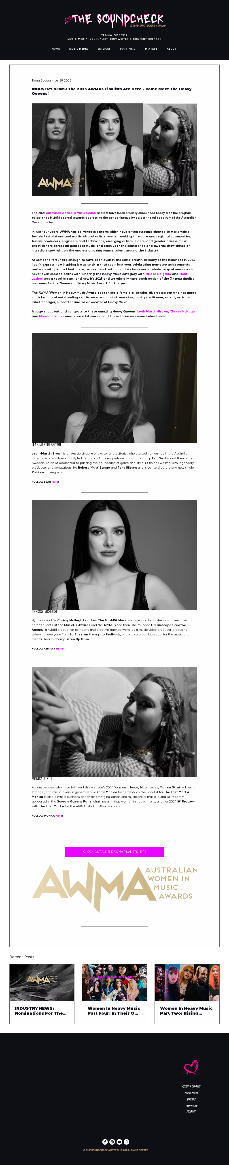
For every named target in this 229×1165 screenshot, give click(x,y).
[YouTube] (119, 1142)
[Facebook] (105, 1142)
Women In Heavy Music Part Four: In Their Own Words (114, 1011)
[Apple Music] (126, 1142)
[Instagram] (112, 1142)
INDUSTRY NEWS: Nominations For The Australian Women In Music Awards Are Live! (42, 1011)
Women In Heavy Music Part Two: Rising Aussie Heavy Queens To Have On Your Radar (186, 1011)
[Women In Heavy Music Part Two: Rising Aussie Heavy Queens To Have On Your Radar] (187, 982)
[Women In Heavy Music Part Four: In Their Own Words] (114, 982)
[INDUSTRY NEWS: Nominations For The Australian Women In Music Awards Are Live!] (42, 982)
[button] (115, 1150)
